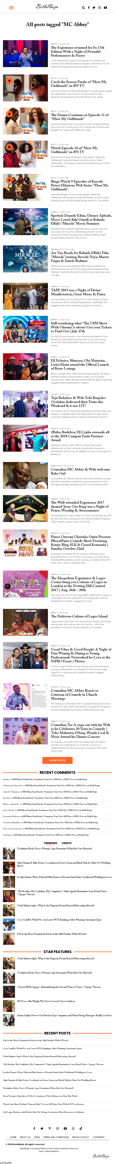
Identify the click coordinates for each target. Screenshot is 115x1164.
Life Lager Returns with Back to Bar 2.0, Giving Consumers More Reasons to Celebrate (43, 1112)
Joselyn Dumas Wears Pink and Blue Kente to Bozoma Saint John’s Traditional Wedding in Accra (47, 1072)
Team (37, 1137)
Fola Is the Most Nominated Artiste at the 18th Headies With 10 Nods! (35, 1040)
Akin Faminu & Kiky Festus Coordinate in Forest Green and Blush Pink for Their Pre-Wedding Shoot (49, 1080)
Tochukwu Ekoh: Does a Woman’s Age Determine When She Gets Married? (38, 1088)
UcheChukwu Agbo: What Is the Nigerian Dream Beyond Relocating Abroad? (39, 1056)
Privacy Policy (80, 1137)
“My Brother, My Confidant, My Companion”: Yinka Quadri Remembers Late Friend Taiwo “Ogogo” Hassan (53, 1064)
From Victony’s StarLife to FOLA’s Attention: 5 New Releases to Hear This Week (40, 1096)
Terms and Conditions (56, 1137)
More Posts (57, 760)
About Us (25, 1137)
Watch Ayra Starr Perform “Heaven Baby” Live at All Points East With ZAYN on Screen (43, 1104)
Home (13, 1137)
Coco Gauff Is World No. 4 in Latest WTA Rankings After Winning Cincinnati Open (42, 1048)
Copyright (99, 1137)
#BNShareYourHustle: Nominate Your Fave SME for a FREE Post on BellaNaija (50, 779)
